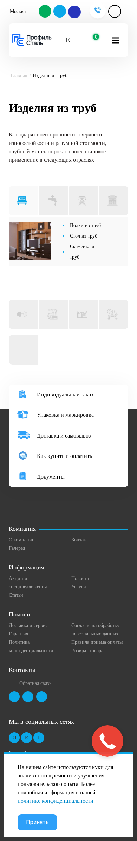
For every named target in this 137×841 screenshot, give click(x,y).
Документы (51, 477)
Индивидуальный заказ (65, 395)
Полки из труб (85, 225)
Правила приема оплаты (97, 642)
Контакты (81, 539)
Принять (37, 822)
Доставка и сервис (28, 625)
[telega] (60, 11)
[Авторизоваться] (114, 11)
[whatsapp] (45, 11)
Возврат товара (87, 650)
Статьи (16, 595)
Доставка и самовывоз (64, 436)
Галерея (17, 548)
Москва (18, 11)
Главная (19, 75)
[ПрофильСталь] (32, 40)
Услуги (78, 586)
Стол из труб (83, 236)
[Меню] (115, 40)
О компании (22, 539)
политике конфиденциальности (55, 801)
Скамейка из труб (83, 252)
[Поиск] (68, 40)
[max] (74, 11)
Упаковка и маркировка (65, 415)
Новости (80, 578)
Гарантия (18, 633)
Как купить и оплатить (64, 456)
